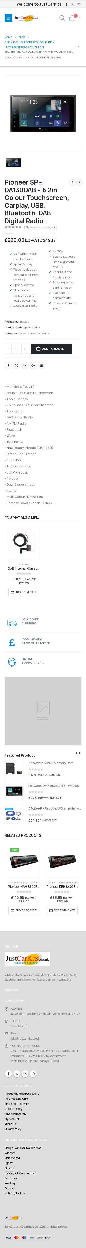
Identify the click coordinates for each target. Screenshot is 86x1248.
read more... (12, 990)
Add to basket (54, 349)
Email (41, 365)
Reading (10, 1183)
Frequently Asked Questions (22, 1094)
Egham (9, 1163)
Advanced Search (15, 1114)
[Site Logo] (26, 18)
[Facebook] (66, 4)
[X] (72, 4)
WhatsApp (33, 1073)
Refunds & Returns (16, 1099)
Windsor (10, 1153)
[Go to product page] (23, 543)
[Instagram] (78, 4)
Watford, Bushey (15, 1193)
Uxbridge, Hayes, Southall (20, 1173)
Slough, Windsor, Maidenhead (23, 1148)
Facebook (8, 365)
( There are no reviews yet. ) (41, 227)
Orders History (13, 1109)
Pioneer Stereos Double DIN (33, 333)
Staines (9, 1168)
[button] (8, 18)
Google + (33, 365)
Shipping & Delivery (17, 1104)
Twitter (16, 365)
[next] (79, 182)
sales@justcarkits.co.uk (24, 1038)
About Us (10, 1124)
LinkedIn (25, 365)
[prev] (72, 182)
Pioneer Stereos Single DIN (23, 882)
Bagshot (10, 1188)
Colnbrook (11, 1178)
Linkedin (25, 1073)
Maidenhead (12, 1158)
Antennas (23, 564)
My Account (12, 1119)
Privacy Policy (13, 1129)
